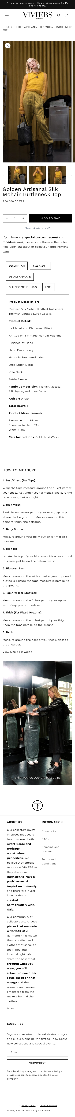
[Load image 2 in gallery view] (37, 175)
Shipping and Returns (50, 849)
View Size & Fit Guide (17, 651)
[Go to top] (37, 805)
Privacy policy (28, 1105)
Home (6, 27)
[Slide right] (71, 176)
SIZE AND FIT (40, 265)
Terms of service (48, 1105)
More (10, 1008)
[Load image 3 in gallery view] (57, 175)
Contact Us (49, 831)
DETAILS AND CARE (20, 276)
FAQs (48, 287)
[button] (7, 15)
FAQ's (46, 839)
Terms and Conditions (49, 861)
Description (17, 265)
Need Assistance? (37, 228)
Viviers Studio (23, 1110)
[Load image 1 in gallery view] (18, 175)
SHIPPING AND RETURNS (23, 287)
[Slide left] (4, 176)
